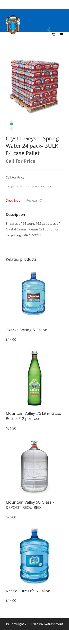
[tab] (14, 200)
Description (14, 200)
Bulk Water (47, 186)
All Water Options (30, 186)
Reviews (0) (34, 200)
